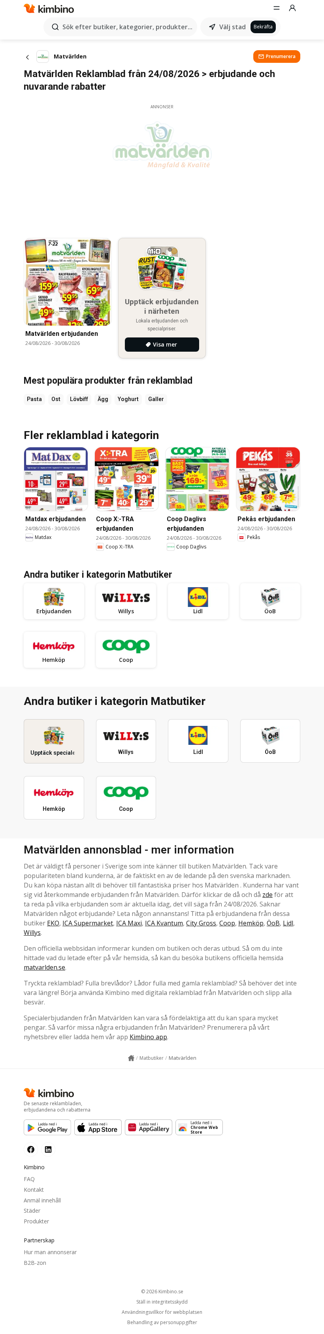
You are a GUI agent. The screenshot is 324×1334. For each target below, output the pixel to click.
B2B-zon (35, 1262)
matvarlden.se (44, 967)
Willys (32, 932)
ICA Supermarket (87, 923)
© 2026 (162, 1291)
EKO (53, 923)
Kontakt (34, 1189)
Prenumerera (281, 56)
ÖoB (273, 923)
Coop (227, 923)
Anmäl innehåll (42, 1200)
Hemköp (251, 923)
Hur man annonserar (50, 1252)
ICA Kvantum (164, 923)
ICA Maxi (129, 923)
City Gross (201, 923)
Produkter (36, 1221)
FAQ (29, 1179)
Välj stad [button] (232, 27)
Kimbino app (148, 1037)
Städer (32, 1210)
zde (267, 894)
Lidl (288, 923)
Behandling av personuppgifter (162, 1322)
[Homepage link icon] (131, 1058)
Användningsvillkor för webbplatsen (162, 1312)
